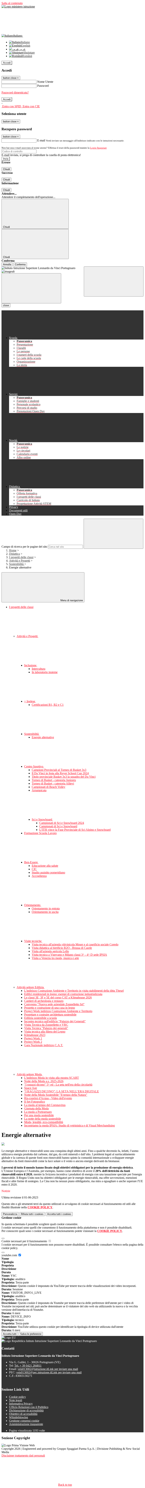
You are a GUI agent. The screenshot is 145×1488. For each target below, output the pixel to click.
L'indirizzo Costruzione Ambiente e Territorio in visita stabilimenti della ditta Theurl (74, 990)
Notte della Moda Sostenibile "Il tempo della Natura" (55, 1094)
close (6, 305)
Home (12, 550)
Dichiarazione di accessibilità (26, 1410)
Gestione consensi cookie (24, 1420)
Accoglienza (39, 875)
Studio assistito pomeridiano (48, 872)
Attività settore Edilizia (31, 987)
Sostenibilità (16, 564)
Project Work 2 (33, 1041)
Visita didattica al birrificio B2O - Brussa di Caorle (62, 947)
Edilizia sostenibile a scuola (40, 1018)
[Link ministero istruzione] (18, 6)
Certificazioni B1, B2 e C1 (48, 704)
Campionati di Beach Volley (48, 786)
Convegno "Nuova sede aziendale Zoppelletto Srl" (54, 1004)
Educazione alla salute (45, 865)
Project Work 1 (33, 1038)
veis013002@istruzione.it (48, 1369)
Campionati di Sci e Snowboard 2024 (61, 822)
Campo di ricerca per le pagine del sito (24, 546)
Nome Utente (45, 81)
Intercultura (38, 668)
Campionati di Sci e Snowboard (58, 826)
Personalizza (10, 1214)
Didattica (14, 553)
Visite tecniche (33, 941)
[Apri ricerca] (113, 281)
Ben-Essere (31, 862)
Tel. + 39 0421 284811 (28, 1365)
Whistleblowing (18, 1417)
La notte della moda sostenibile (42, 1118)
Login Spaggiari (98, 147)
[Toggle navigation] (31, 288)
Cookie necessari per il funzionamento (25, 1241)
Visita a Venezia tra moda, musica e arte (55, 958)
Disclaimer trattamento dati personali (23, 1455)
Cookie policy (17, 1396)
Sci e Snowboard (42, 819)
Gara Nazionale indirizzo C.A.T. (43, 1045)
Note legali (15, 1400)
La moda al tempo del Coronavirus (45, 1105)
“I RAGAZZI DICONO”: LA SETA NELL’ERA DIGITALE (61, 1091)
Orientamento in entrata (46, 908)
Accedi (7, 62)
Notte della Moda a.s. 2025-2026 (43, 1081)
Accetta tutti (59, 1214)
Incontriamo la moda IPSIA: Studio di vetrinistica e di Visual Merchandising (69, 1125)
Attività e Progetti (19, 560)
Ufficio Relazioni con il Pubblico (28, 1407)
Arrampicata (39, 790)
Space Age (30, 1088)
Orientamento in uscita (45, 911)
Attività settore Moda (29, 1074)
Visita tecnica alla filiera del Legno (44, 1031)
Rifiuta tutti (32, 1214)
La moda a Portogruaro (38, 1111)
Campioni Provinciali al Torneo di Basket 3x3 (59, 769)
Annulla (7, 264)
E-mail (41, 140)
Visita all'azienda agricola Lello (50, 951)
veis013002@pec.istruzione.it (49, 1372)
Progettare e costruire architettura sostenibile (50, 1014)
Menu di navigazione (71, 600)
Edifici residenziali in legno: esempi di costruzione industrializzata (63, 994)
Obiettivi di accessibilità (23, 1413)
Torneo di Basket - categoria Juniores (54, 780)
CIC (34, 869)
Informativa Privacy (21, 1403)
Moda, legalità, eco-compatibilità (43, 1122)
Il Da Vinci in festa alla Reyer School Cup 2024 (60, 773)
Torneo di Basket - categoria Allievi (53, 783)
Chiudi (6, 169)
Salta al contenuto (12, 3)
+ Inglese (30, 701)
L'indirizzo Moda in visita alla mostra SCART (51, 1077)
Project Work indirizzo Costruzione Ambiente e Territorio (58, 1011)
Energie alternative (43, 737)
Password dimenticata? (15, 92)
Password (43, 85)
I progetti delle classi (21, 557)
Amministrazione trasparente (26, 1424)
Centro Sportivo (34, 766)
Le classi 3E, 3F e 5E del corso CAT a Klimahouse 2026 (58, 997)
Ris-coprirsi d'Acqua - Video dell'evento (48, 1098)
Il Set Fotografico (34, 1101)
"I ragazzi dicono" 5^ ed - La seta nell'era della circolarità (58, 1084)
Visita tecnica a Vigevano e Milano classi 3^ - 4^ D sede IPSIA (69, 954)
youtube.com (10, 1255)
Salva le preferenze (30, 1334)
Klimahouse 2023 (34, 1035)
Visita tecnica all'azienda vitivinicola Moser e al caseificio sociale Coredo (75, 944)
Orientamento (32, 905)
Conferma (20, 264)
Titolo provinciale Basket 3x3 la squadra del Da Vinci (64, 776)
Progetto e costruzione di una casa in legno (49, 1007)
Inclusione (30, 665)
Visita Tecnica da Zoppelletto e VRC (46, 1024)
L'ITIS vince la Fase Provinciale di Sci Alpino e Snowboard (75, 829)
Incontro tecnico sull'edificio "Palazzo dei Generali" (55, 1021)
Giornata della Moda (36, 1108)
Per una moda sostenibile (39, 1115)
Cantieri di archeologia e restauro (43, 1000)
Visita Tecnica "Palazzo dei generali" (46, 1028)
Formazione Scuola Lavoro (40, 833)
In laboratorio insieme (45, 672)
